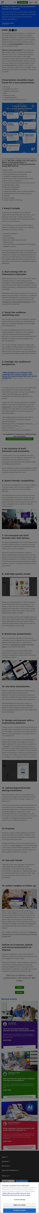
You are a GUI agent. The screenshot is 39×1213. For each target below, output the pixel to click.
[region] (19, 1197)
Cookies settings (19, 1199)
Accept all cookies (19, 1210)
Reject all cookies (19, 1205)
